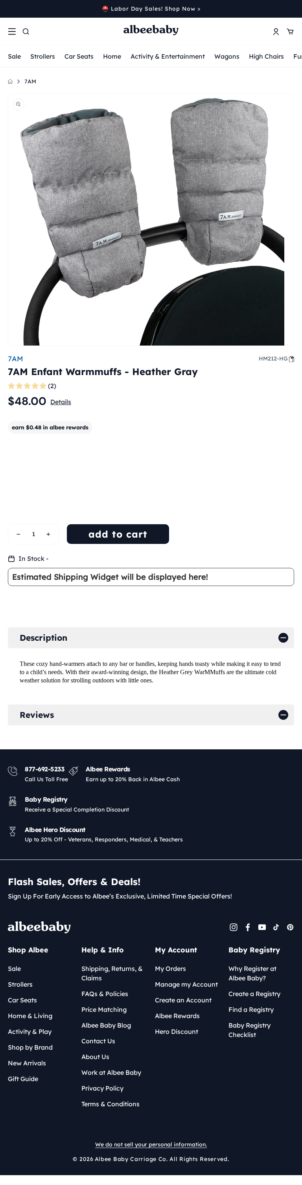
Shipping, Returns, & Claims (112, 973)
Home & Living (30, 1016)
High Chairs (266, 56)
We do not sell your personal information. (151, 1144)
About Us (95, 1057)
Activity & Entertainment (168, 56)
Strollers (42, 56)
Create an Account (183, 1000)
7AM (30, 81)
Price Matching (104, 1009)
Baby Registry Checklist (249, 1030)
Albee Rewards (177, 1016)
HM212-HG (273, 358)
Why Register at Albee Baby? (252, 973)
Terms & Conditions (110, 1104)
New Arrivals (27, 1063)
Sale (14, 56)
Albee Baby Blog (106, 1025)
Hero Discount (176, 1031)
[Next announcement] (291, 8)
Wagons (226, 56)
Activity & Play (30, 1031)
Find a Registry (251, 1009)
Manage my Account (186, 984)
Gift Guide (23, 1079)
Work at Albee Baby (111, 1072)
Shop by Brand (30, 1047)
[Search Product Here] (26, 31)
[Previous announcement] (10, 8)
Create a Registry (254, 994)
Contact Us (98, 1041)
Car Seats (79, 56)
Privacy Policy (102, 1088)
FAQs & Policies (104, 994)
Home (112, 56)
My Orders (170, 968)
